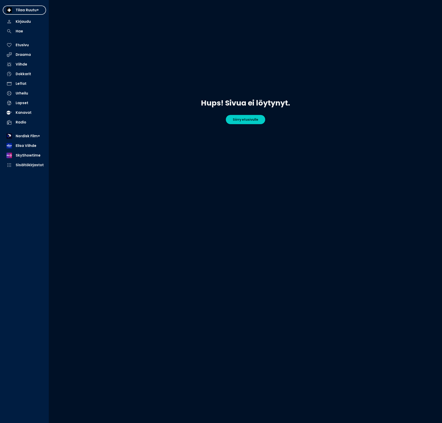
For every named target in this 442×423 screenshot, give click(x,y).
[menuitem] (24, 10)
